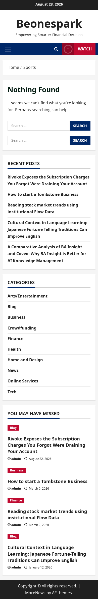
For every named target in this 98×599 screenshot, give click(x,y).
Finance (15, 338)
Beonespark (49, 23)
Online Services (23, 381)
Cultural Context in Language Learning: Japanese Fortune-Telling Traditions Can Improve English (47, 229)
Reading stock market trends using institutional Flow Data (47, 514)
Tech (12, 392)
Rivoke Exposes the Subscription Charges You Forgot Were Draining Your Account (46, 445)
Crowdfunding (22, 328)
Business (16, 317)
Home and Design (25, 360)
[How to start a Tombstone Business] (49, 470)
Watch (85, 49)
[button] (8, 49)
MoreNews (35, 592)
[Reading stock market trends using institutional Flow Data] (49, 500)
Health (14, 349)
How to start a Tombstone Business (43, 194)
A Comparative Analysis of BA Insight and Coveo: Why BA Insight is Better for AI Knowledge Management (47, 253)
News (13, 370)
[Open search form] (56, 49)
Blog (12, 306)
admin (16, 459)
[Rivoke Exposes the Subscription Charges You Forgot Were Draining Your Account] (49, 428)
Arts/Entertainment (27, 296)
